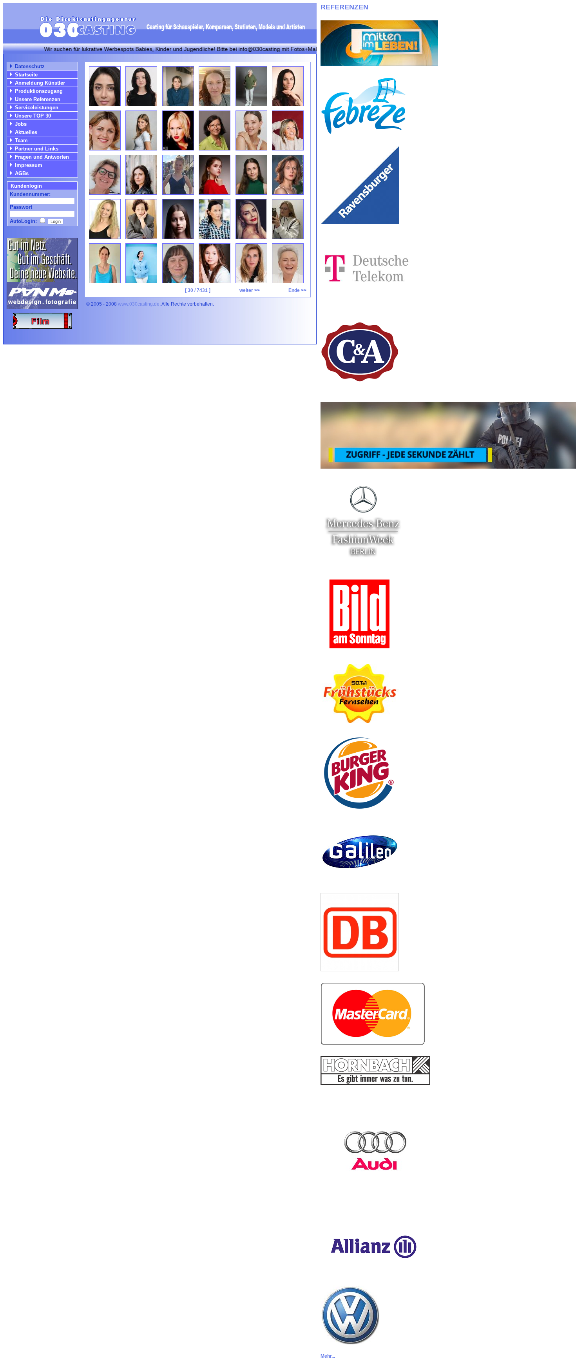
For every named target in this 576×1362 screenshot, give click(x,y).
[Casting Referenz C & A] (360, 389)
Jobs (21, 124)
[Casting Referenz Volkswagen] (350, 1342)
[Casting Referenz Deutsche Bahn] (360, 969)
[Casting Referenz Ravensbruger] (360, 222)
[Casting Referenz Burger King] (360, 810)
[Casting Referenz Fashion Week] (363, 561)
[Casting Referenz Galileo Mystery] (360, 880)
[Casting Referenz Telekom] (365, 299)
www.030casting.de (138, 304)
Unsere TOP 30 (33, 116)
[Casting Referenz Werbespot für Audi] (375, 1203)
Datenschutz (30, 66)
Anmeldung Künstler (40, 83)
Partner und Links (36, 149)
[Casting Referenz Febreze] (364, 132)
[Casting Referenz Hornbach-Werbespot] (375, 1082)
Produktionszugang (39, 91)
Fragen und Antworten (42, 157)
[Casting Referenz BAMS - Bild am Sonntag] (360, 651)
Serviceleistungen (36, 107)
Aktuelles (26, 132)
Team (21, 140)
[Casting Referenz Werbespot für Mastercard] (373, 1043)
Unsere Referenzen (37, 99)
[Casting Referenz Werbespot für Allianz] (373, 1272)
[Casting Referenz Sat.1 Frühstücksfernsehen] (360, 720)
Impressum (28, 165)
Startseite (26, 75)
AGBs (22, 173)
